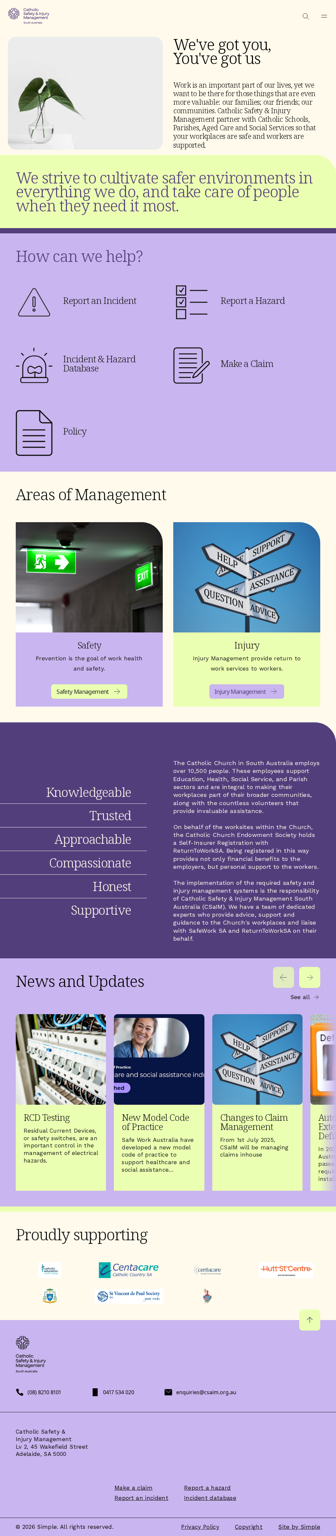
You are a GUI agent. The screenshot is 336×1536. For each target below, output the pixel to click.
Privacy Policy (200, 1527)
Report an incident (141, 1498)
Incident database (210, 1498)
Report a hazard (207, 1487)
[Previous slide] (283, 977)
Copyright (248, 1527)
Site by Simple (299, 1527)
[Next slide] (309, 977)
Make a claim (134, 1487)
